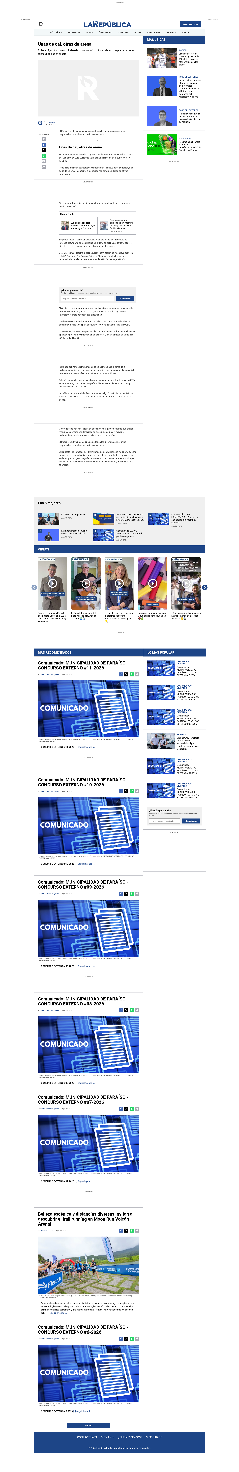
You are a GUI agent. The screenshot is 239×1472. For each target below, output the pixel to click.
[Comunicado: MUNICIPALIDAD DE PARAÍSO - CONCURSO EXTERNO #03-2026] (161, 717)
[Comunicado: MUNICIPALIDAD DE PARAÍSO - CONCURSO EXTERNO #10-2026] (88, 825)
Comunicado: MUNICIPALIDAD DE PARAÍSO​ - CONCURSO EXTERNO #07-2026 (83, 1100)
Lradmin (51, 121)
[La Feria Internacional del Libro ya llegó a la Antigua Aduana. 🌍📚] (86, 583)
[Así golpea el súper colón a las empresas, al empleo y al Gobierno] (65, 225)
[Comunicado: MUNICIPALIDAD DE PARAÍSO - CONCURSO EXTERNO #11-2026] (88, 708)
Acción (182, 50)
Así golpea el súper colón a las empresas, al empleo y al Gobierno (83, 225)
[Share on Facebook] (44, 145)
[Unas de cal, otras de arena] (88, 88)
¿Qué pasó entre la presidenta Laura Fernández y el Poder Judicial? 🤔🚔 (186, 616)
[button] (190, 24)
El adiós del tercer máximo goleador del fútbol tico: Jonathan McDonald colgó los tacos (189, 59)
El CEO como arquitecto (73, 514)
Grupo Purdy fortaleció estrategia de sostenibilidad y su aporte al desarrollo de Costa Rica (188, 743)
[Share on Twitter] (44, 150)
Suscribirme (125, 299)
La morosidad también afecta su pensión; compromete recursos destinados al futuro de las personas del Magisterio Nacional (190, 88)
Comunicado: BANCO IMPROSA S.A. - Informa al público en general (129, 533)
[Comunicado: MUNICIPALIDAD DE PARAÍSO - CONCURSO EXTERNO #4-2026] (161, 692)
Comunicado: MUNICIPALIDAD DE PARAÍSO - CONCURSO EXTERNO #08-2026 (83, 1001)
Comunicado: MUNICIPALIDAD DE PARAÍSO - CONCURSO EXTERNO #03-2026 (188, 719)
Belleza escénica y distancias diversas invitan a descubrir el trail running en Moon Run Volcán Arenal (85, 1219)
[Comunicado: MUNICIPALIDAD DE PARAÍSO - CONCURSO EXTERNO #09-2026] (88, 928)
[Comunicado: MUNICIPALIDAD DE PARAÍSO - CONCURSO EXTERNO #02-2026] (161, 766)
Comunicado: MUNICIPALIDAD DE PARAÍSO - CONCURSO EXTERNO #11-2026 (83, 665)
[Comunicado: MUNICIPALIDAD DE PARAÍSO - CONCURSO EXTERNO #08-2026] (88, 1044)
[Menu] (41, 24)
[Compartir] (44, 167)
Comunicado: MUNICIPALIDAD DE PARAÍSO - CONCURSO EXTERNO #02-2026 (188, 769)
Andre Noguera (47, 1231)
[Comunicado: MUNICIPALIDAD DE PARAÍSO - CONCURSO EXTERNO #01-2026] (161, 790)
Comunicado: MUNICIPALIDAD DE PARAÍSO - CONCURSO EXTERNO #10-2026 (83, 782)
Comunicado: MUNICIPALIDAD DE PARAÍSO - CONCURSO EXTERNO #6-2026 (83, 1330)
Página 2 (181, 734)
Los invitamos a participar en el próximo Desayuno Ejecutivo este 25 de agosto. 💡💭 (119, 617)
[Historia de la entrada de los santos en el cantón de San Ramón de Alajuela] (162, 116)
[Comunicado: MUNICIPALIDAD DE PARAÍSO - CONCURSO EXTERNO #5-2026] (161, 668)
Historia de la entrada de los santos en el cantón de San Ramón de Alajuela (190, 117)
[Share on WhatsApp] (44, 156)
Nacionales (185, 138)
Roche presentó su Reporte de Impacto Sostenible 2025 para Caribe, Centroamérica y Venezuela (52, 617)
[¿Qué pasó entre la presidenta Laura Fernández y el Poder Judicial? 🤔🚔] (186, 583)
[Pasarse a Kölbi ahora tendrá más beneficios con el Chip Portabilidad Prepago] (162, 144)
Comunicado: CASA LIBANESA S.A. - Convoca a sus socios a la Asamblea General (184, 518)
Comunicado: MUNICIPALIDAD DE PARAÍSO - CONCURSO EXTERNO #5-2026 (188, 671)
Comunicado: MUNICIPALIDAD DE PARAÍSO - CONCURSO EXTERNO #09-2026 (83, 885)
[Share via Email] (44, 161)
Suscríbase (154, 1437)
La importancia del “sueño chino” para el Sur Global (74, 532)
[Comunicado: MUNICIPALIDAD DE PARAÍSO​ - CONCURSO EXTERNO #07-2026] (88, 1143)
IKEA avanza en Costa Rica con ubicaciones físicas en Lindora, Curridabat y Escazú (130, 517)
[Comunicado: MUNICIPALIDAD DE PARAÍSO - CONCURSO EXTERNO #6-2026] (88, 1373)
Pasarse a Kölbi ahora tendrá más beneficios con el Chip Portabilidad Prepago (190, 146)
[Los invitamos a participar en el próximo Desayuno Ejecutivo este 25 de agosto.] (119, 583)
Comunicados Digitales (50, 674)
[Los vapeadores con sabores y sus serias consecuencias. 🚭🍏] (152, 583)
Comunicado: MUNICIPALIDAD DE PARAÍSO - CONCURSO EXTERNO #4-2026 (188, 695)
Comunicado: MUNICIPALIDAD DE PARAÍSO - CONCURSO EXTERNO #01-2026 (188, 793)
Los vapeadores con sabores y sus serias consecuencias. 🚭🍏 (152, 616)
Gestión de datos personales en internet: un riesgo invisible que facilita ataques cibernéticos (121, 225)
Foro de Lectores (188, 77)
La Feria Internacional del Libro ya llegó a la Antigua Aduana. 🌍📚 (83, 616)
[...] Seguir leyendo (83, 747)
